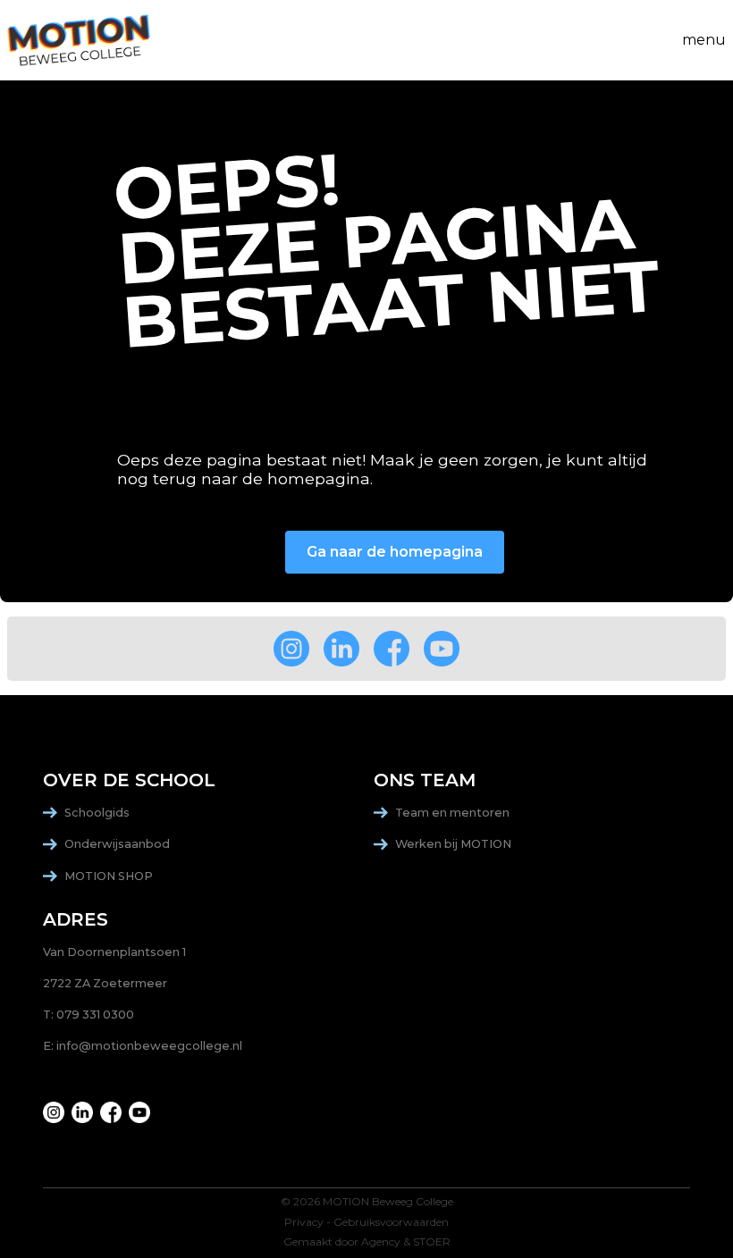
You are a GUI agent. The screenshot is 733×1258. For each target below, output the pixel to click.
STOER (432, 1242)
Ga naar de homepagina (395, 551)
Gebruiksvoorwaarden (391, 1222)
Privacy (304, 1222)
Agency (380, 1242)
